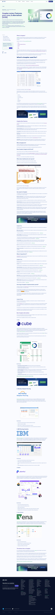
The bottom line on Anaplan (7, 40)
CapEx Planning (47, 582)
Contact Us (46, 591)
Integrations (22, 585)
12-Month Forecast (47, 580)
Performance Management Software (32, 603)
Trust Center (22, 588)
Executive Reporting (31, 587)
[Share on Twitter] (4, 52)
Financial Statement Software (32, 602)
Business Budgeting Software (32, 596)
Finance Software (31, 597)
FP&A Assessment (39, 592)
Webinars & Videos (39, 594)
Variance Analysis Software (32, 604)
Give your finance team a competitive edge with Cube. (25, 376)
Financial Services (39, 581)
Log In (47, 1)
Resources (27, 1)
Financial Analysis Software (32, 598)
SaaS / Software (39, 585)
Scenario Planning (31, 591)
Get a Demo (50, 1)
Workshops (38, 595)
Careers (46, 590)
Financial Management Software (31, 601)
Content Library (39, 590)
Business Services (39, 580)
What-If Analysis (31, 593)
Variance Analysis (31, 592)
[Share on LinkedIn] (5, 52)
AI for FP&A (22, 583)
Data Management (23, 592)
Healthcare (38, 582)
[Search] (44, 1)
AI (16, 1)
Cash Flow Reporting (31, 583)
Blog (37, 589)
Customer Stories (39, 591)
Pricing (32, 1)
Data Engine (22, 582)
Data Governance (31, 585)
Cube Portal (46, 596)
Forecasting (30, 588)
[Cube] (4, 1)
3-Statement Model (31, 580)
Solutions (23, 1)
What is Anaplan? (5, 36)
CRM (11, 22)
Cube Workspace (23, 581)
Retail (37, 586)
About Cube (46, 589)
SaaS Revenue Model (47, 585)
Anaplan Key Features (6, 37)
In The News (46, 592)
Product (19, 1)
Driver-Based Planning (31, 586)
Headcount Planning (47, 583)
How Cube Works (23, 586)
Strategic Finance (23, 594)
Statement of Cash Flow (48, 586)
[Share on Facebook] (2, 52)
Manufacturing (39, 583)
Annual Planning (31, 582)
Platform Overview (23, 580)
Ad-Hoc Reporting (31, 581)
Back (3, 6)
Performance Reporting (31, 590)
